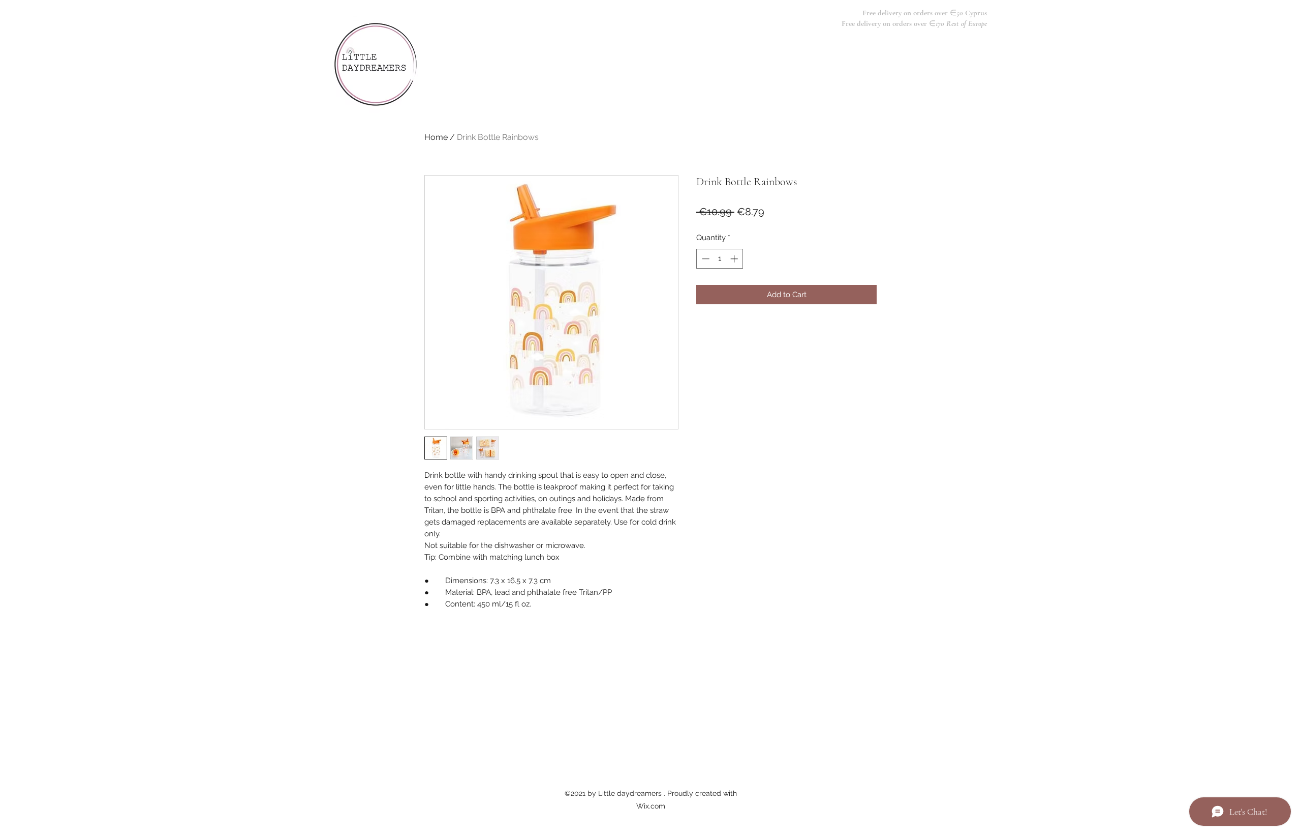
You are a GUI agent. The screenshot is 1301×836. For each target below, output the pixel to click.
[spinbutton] (719, 258)
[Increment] (735, 258)
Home (436, 137)
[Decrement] (704, 258)
